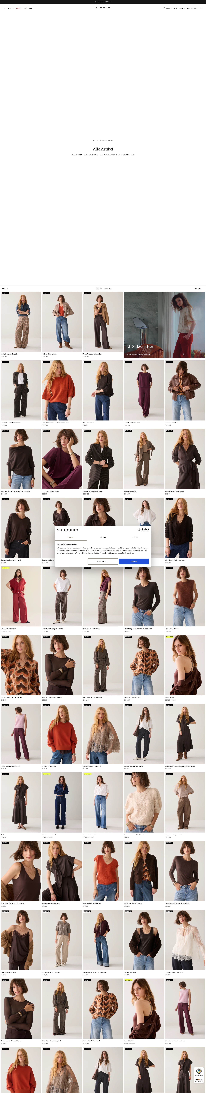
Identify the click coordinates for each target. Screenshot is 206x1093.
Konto (182, 8)
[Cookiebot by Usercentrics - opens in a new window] (139, 530)
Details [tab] (103, 537)
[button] (199, 288)
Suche (168, 8)
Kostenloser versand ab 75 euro (103, 2)
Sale (18, 8)
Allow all (133, 561)
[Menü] (202, 1068)
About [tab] (135, 537)
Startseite (96, 140)
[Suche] (164, 8)
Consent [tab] (71, 537)
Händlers (28, 8)
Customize (101, 561)
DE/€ (175, 8)
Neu (3, 8)
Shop (10, 8)
